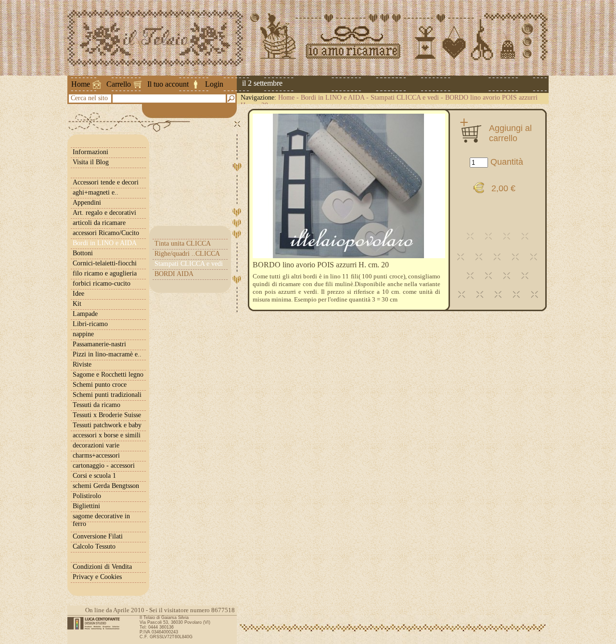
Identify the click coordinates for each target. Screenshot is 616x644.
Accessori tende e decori (106, 182)
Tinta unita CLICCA (182, 243)
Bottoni (83, 253)
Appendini (87, 202)
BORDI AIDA (173, 273)
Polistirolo (87, 495)
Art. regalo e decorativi (104, 212)
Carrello (118, 84)
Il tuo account (168, 84)
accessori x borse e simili (107, 435)
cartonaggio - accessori (104, 465)
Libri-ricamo (90, 324)
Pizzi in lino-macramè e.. (107, 354)
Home (80, 84)
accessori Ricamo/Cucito (106, 233)
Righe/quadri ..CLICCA (187, 253)
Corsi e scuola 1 (94, 475)
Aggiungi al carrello (510, 133)
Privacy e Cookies (97, 576)
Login (214, 84)
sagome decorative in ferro (101, 520)
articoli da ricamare (99, 222)
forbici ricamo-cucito (101, 283)
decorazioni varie (96, 445)
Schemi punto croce (100, 384)
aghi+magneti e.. (95, 192)
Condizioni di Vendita (102, 566)
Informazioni (90, 152)
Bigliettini (86, 506)
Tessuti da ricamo (96, 404)
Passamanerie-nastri (99, 344)
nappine (83, 334)
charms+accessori (96, 455)
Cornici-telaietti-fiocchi (105, 263)
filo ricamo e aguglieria (105, 273)
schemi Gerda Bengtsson (106, 485)
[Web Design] (97, 623)
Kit (77, 303)
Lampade (85, 313)
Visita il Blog (91, 162)
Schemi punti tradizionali (107, 394)
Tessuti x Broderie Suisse (107, 415)
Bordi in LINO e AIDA (332, 97)
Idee (78, 293)
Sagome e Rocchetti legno (108, 374)
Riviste (82, 364)
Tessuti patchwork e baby (107, 425)
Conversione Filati (98, 536)
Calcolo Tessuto (94, 546)
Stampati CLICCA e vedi (405, 97)
